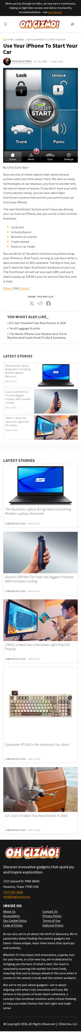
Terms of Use (51, 921)
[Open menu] (5, 24)
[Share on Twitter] (31, 303)
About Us (9, 911)
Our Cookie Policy (15, 921)
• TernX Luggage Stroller (23, 328)
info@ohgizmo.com (16, 896)
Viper (8, 288)
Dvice (24, 288)
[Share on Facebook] (48, 303)
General (19, 39)
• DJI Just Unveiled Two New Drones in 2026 (36, 323)
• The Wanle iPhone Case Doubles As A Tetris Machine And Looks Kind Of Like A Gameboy (37, 336)
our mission (55, 12)
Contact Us (50, 911)
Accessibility (11, 916)
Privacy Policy (52, 916)
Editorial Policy (53, 925)
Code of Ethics (13, 925)
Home (10, 39)
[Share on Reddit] (40, 303)
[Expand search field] (72, 24)
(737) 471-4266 (13, 892)
